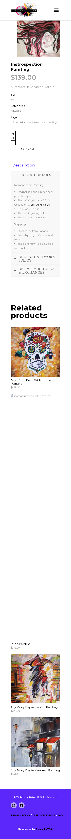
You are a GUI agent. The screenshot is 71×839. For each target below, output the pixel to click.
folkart (22, 122)
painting (52, 122)
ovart (43, 122)
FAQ (60, 815)
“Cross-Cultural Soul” (39, 204)
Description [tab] (23, 165)
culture (14, 122)
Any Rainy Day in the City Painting (34, 707)
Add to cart (27, 149)
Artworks (15, 111)
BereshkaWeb (44, 829)
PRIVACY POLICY (21, 815)
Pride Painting (21, 644)
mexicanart (33, 122)
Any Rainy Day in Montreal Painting (35, 770)
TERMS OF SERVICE (44, 815)
